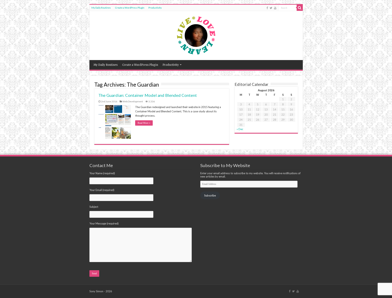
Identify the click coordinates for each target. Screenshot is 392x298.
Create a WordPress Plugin (129, 7)
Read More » (144, 123)
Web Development (132, 101)
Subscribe (210, 195)
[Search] (300, 8)
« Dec (240, 129)
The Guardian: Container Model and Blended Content (147, 95)
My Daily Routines (101, 7)
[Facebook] (267, 8)
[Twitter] (271, 8)
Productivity (155, 7)
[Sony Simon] (196, 34)
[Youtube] (275, 8)
